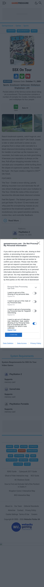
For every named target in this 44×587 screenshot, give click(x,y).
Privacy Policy (35, 343)
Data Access (22, 343)
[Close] (39, 244)
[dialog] (22, 293)
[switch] (35, 293)
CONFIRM (13, 334)
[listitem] (22, 287)
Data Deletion (8, 343)
